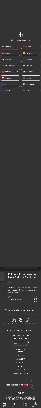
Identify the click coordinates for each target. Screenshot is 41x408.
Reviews (20, 362)
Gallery (20, 359)
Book (4, 406)
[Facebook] (9, 282)
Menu (20, 366)
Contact (20, 370)
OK (35, 299)
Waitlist (14, 406)
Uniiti (21, 393)
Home (21, 355)
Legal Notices (20, 373)
